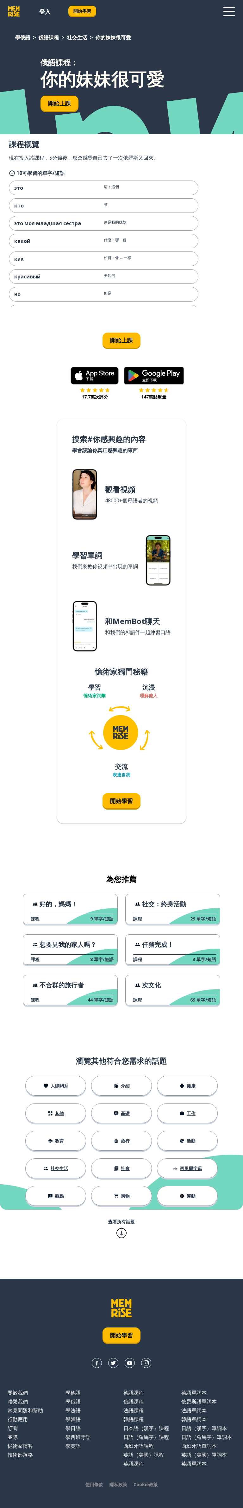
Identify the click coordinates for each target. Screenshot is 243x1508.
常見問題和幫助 (25, 1410)
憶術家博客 (20, 1445)
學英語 (73, 1445)
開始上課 (59, 103)
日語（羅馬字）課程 (146, 1437)
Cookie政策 (146, 1484)
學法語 (73, 1410)
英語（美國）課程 (143, 1454)
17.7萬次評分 (95, 397)
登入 (45, 11)
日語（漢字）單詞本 (204, 1428)
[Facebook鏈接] (97, 1363)
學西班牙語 (78, 1437)
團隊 (13, 1437)
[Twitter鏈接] (113, 1363)
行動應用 (18, 1419)
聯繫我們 (18, 1401)
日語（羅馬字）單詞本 (206, 1437)
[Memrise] (14, 11)
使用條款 (94, 1484)
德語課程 (133, 1392)
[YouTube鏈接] (130, 1363)
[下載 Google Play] (154, 376)
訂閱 (13, 1428)
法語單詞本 (194, 1410)
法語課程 (133, 1410)
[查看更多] (229, 11)
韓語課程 (133, 1419)
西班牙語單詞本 (199, 1445)
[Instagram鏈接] (146, 1363)
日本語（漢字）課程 (146, 1428)
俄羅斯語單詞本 (199, 1401)
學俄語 (22, 37)
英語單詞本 (194, 1463)
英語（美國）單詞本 (204, 1454)
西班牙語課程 (138, 1445)
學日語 (73, 1428)
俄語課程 (49, 37)
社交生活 (77, 37)
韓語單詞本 (194, 1419)
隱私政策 (118, 1484)
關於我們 (18, 1392)
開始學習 (82, 11)
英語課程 (133, 1463)
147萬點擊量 (153, 397)
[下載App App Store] (95, 376)
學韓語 (73, 1419)
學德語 (73, 1392)
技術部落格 (20, 1454)
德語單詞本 (194, 1392)
